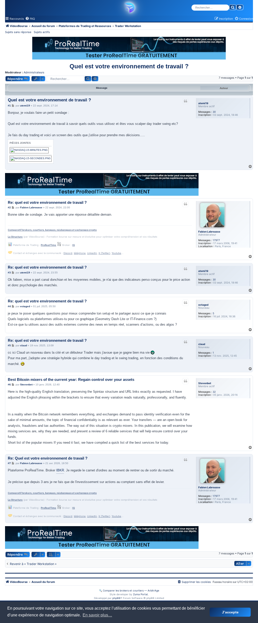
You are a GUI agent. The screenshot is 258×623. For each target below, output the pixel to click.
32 (214, 391)
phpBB (116, 598)
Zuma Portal (140, 594)
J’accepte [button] (230, 612)
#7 (9, 463)
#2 (9, 207)
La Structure (15, 236)
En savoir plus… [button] (97, 615)
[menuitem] (30, 19)
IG (73, 245)
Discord (67, 253)
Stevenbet (204, 383)
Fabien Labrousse (209, 231)
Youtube (116, 253)
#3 (9, 272)
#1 (9, 105)
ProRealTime (48, 245)
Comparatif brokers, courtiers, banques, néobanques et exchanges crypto (52, 230)
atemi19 (203, 103)
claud (201, 344)
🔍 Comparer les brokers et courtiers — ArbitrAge (129, 590)
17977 (216, 240)
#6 (9, 384)
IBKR (60, 470)
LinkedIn (92, 253)
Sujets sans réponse (18, 32)
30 (214, 111)
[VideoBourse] (129, 8)
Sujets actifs (42, 32)
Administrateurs (34, 72)
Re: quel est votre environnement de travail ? (47, 202)
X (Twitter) (104, 253)
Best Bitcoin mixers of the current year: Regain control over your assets (71, 379)
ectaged (203, 304)
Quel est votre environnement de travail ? (129, 66)
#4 (9, 306)
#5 (9, 345)
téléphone (80, 253)
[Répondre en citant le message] (185, 101)
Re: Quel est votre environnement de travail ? (47, 458)
